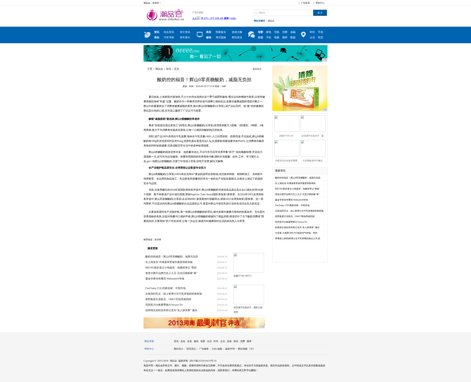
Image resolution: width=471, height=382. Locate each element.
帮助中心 (320, 3)
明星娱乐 (221, 32)
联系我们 (191, 348)
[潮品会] (165, 21)
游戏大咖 (237, 32)
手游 (320, 32)
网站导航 (149, 341)
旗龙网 (158, 239)
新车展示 (185, 37)
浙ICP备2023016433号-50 (203, 360)
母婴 (202, 341)
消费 (284, 32)
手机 (268, 37)
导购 (276, 32)
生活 (209, 341)
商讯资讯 (237, 37)
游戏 (229, 341)
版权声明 (230, 348)
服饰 (196, 341)
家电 (268, 32)
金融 (292, 32)
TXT (251, 348)
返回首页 (257, 69)
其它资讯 (185, 32)
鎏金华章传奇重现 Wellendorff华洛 (164, 278)
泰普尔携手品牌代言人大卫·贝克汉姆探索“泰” (171, 273)
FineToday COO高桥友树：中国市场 (165, 288)
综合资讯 (169, 32)
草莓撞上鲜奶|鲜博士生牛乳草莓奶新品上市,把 (297, 238)
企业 (312, 37)
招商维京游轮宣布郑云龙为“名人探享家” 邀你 (171, 310)
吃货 (320, 37)
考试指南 (221, 37)
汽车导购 (169, 37)
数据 (292, 37)
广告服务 (204, 348)
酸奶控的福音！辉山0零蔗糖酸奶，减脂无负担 (171, 256)
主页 (149, 69)
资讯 (168, 69)
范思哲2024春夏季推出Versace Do (164, 304)
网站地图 (242, 348)
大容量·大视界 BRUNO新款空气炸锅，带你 (296, 233)
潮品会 (271, 21)
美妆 (182, 341)
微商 (284, 37)
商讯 (235, 341)
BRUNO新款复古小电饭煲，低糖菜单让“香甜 (170, 267)
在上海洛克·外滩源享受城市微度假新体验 (169, 262)
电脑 (276, 37)
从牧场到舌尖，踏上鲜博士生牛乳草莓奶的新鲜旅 (173, 293)
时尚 (312, 32)
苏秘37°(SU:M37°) (242, 276)
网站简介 (178, 348)
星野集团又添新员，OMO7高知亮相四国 (168, 299)
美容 (189, 341)
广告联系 (305, 3)
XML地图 (217, 348)
